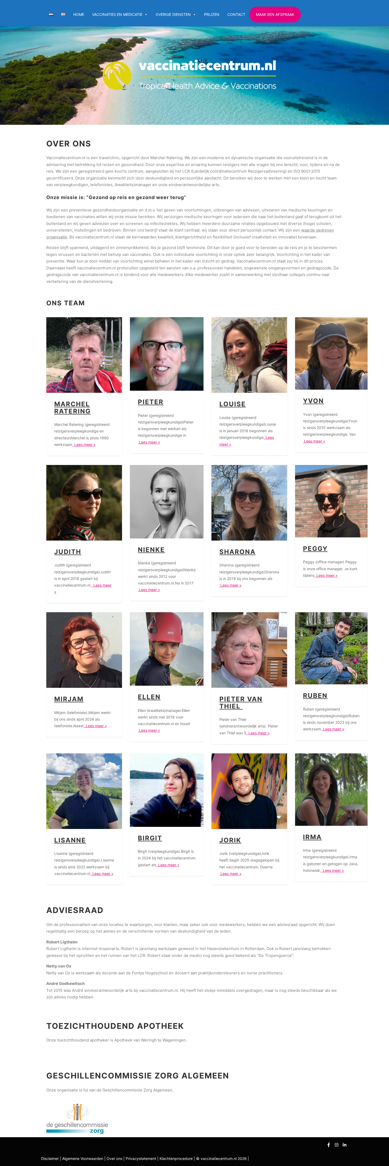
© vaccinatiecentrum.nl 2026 (221, 1158)
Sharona (237, 552)
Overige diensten (173, 14)
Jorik (230, 840)
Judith (67, 552)
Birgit (150, 838)
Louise (232, 404)
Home (78, 14)
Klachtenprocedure (176, 1158)
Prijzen (211, 14)
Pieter (151, 402)
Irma (312, 837)
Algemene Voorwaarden (82, 1158)
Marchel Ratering (72, 407)
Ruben (315, 695)
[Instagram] (336, 1144)
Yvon (313, 401)
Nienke (151, 550)
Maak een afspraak (275, 14)
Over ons (115, 1158)
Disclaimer (50, 1158)
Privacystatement (141, 1158)
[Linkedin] (344, 1144)
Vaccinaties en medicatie (117, 14)
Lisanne (70, 840)
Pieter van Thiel (241, 702)
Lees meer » (84, 444)
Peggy (315, 548)
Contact (236, 14)
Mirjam (69, 699)
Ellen (149, 697)
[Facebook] (328, 1144)
